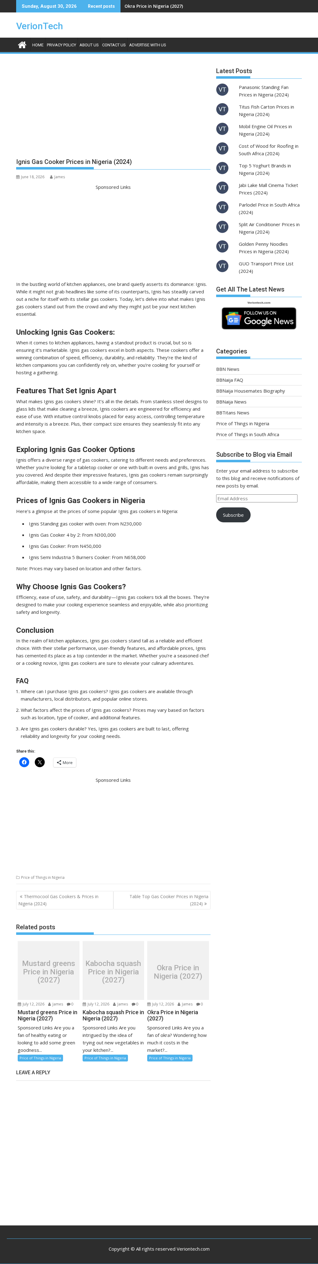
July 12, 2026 (33, 1004)
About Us (89, 45)
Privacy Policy (61, 45)
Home (37, 45)
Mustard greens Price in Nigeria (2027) (48, 972)
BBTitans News (232, 412)
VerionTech (39, 26)
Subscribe (233, 515)
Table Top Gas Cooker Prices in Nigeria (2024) (168, 899)
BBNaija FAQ (229, 380)
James (59, 177)
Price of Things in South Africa (247, 434)
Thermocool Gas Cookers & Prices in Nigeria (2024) (58, 899)
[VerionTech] (22, 44)
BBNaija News (231, 402)
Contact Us (114, 45)
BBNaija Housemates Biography (250, 391)
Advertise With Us (147, 45)
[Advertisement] (113, 108)
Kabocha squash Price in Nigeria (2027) (113, 972)
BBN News (227, 369)
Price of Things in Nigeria (43, 877)
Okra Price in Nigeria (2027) (154, 6)
